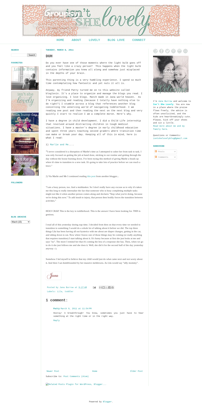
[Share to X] (106, 287)
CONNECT (139, 40)
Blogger (107, 401)
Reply (56, 320)
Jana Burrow (165, 101)
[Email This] (100, 287)
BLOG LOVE (116, 40)
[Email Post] (94, 287)
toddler (69, 292)
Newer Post (53, 371)
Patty (56, 308)
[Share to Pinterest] (112, 287)
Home (94, 371)
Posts (160, 151)
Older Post (136, 371)
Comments (162, 157)
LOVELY (94, 40)
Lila (59, 292)
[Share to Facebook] (109, 287)
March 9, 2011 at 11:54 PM (76, 308)
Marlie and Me (59, 144)
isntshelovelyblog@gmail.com (170, 138)
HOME (60, 40)
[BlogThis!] (103, 287)
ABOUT (76, 40)
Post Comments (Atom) (76, 376)
